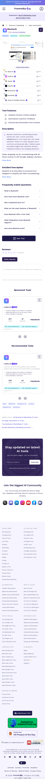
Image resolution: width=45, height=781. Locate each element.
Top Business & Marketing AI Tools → (15, 424)
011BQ (36, 775)
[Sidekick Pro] (6, 300)
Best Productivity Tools (9, 672)
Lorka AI (31, 404)
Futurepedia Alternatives (10, 601)
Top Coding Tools (7, 622)
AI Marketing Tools (29, 547)
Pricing (4, 560)
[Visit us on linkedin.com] (17, 503)
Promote (25, 767)
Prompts (4, 551)
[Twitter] (5, 757)
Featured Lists (30, 616)
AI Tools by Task (30, 528)
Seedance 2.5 (22, 404)
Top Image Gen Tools (8, 625)
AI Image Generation (30, 551)
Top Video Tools (7, 629)
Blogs (25, 650)
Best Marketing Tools (8, 666)
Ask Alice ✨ (28, 660)
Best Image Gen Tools (9, 660)
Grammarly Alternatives (9, 598)
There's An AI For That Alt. (10, 604)
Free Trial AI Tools (8, 700)
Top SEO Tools (6, 635)
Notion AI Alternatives (30, 635)
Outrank (11, 767)
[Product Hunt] (22, 733)
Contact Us (5, 563)
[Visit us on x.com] (5, 503)
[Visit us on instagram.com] (22, 503)
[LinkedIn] (15, 757)
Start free (31, 1)
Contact (18, 767)
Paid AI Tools (6, 703)
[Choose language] (22, 762)
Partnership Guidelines (9, 579)
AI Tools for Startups (30, 610)
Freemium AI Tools (8, 697)
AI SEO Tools (28, 544)
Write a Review (9, 259)
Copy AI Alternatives (30, 629)
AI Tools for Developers (31, 607)
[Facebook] (25, 757)
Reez (4, 404)
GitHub (4, 557)
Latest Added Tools (30, 657)
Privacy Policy (6, 573)
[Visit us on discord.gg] (11, 503)
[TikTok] (35, 757)
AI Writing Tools (28, 532)
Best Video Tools (7, 663)
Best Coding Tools (8, 657)
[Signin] (41, 9)
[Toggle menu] (4, 9)
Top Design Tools (7, 638)
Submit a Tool (6, 567)
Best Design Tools (8, 669)
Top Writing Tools (7, 619)
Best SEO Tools (7, 653)
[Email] (20, 757)
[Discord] (10, 757)
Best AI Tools (28, 588)
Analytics (26, 663)
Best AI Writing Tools (30, 591)
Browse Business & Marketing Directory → (17, 427)
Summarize (14, 35)
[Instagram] (30, 757)
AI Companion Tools (30, 557)
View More (6, 160)
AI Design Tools (28, 541)
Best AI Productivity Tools (32, 598)
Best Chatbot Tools (8, 682)
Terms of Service (7, 570)
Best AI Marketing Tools (27, 15)
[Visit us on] (40, 503)
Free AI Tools (6, 538)
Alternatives (7, 585)
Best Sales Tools (7, 679)
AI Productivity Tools (30, 554)
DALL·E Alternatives (30, 638)
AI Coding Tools (28, 535)
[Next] (25, 336)
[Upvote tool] (39, 300)
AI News (4, 544)
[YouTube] (40, 757)
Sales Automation (35, 25)
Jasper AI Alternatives (31, 625)
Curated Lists (8, 647)
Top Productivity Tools (9, 641)
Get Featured (6, 532)
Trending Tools (6, 535)
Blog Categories (29, 653)
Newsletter (5, 547)
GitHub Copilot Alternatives (10, 594)
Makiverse (12, 404)
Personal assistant (24, 35)
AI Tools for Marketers (31, 604)
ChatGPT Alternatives (8, 588)
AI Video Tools (28, 538)
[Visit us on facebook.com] (34, 503)
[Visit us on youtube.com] (28, 503)
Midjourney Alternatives (9, 591)
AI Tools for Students (30, 601)
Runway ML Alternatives (31, 641)
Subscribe (35, 462)
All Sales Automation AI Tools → (14, 420)
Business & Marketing (16, 25)
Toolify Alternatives (8, 607)
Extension (5, 35)
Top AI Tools (7, 616)
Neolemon (16, 407)
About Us (5, 554)
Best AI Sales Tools (23, 18)
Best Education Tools (8, 685)
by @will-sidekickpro (9, 329)
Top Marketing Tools (8, 632)
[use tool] (41, 30)
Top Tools (5, 541)
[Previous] (19, 336)
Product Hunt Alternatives (10, 610)
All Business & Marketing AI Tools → (26, 417)
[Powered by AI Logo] (22, 9)
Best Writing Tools (8, 650)
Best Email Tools (7, 676)
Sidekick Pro (7, 407)
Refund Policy (6, 576)
